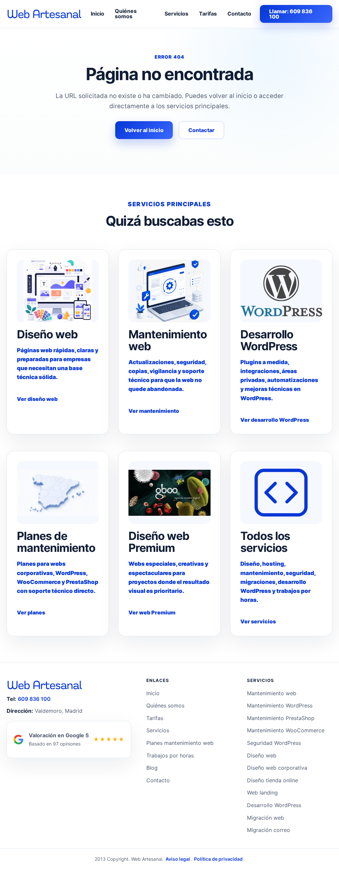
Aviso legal (178, 859)
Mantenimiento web (271, 693)
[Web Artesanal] (44, 14)
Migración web (265, 817)
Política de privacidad (218, 859)
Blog (152, 767)
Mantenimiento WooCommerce (285, 730)
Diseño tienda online (272, 780)
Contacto (239, 13)
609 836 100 (34, 699)
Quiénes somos (126, 14)
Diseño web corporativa (277, 767)
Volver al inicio (144, 130)
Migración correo (268, 830)
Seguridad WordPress (274, 743)
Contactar (201, 130)
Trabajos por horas (170, 755)
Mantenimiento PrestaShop (281, 718)
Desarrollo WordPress (274, 805)
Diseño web (261, 755)
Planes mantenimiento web (180, 743)
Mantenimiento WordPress (280, 705)
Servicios (176, 13)
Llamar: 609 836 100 (291, 14)
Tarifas (208, 13)
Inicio (97, 13)
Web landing (262, 792)
